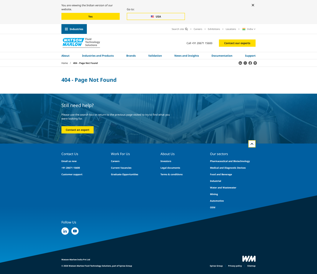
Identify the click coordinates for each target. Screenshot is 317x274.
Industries (76, 29)
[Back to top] (252, 143)
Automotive (217, 200)
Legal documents (170, 167)
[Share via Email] (255, 63)
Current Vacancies (121, 167)
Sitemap (251, 265)
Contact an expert (77, 130)
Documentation (221, 55)
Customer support (71, 174)
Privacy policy (235, 265)
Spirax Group (216, 265)
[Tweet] (245, 63)
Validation (155, 55)
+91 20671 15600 (70, 167)
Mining (214, 194)
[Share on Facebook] (250, 63)
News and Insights (186, 55)
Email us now (69, 161)
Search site (178, 29)
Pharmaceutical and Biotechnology (230, 161)
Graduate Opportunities (124, 174)
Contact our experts (237, 43)
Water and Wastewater (223, 187)
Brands (131, 55)
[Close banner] (253, 5)
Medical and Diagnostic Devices (228, 167)
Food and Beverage (221, 174)
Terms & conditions (171, 174)
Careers (198, 29)
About (65, 55)
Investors (165, 161)
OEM (212, 207)
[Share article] (240, 63)
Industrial (215, 181)
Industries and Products (98, 55)
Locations (231, 29)
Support (250, 55)
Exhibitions (214, 29)
